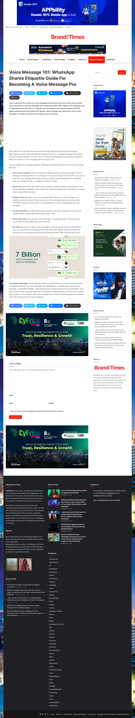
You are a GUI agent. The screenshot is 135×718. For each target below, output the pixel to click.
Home (27, 27)
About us (34, 27)
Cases (51, 588)
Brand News (33, 59)
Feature (51, 614)
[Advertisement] (47, 132)
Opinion (51, 660)
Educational (53, 591)
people (51, 666)
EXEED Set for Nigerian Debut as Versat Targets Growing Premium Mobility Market (73, 526)
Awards (51, 575)
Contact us (68, 27)
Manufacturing (54, 650)
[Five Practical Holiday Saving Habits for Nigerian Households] (54, 493)
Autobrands (53, 569)
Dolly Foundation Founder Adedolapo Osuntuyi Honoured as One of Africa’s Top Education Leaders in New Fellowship (110, 210)
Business (47, 59)
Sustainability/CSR (55, 689)
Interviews (52, 644)
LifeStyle (110, 59)
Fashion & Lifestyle (55, 611)
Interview (52, 640)
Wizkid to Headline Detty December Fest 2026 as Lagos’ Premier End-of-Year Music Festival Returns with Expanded (109, 185)
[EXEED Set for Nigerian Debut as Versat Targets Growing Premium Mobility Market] (54, 527)
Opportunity (53, 663)
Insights (71, 59)
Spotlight (52, 686)
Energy (51, 595)
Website (51, 403)
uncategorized (54, 702)
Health (51, 621)
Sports (51, 683)
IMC (50, 627)
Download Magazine (56, 27)
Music (51, 657)
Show (51, 673)
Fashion (52, 605)
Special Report (96, 59)
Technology (59, 59)
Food (51, 618)
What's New (53, 705)
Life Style (52, 647)
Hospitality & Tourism (56, 624)
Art (50, 565)
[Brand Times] (67, 37)
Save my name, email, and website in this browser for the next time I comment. (37, 411)
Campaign (52, 585)
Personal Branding (55, 670)
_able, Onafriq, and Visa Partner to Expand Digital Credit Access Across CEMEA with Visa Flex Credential (110, 195)
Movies (51, 653)
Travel (51, 696)
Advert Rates (43, 27)
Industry (82, 59)
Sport (51, 679)
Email (11, 403)
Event (51, 601)
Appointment (53, 559)
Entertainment (54, 598)
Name (11, 395)
